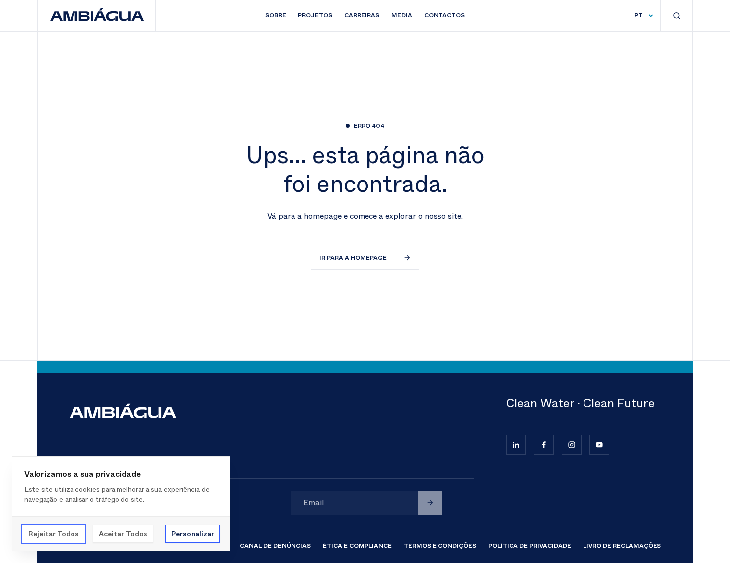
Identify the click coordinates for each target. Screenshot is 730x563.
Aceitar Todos (123, 534)
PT (638, 15)
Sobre (275, 15)
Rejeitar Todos (53, 534)
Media (401, 15)
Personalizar (192, 534)
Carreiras (361, 15)
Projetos (315, 15)
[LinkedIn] (516, 445)
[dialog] (121, 503)
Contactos (444, 15)
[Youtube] (599, 445)
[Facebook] (544, 445)
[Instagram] (572, 445)
